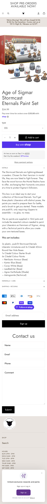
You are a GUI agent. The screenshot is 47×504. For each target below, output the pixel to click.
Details (5, 168)
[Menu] (3, 13)
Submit (8, 409)
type (4, 122)
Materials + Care (9, 281)
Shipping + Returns (10, 287)
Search (5, 443)
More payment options (23, 162)
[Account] (38, 13)
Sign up (23, 323)
